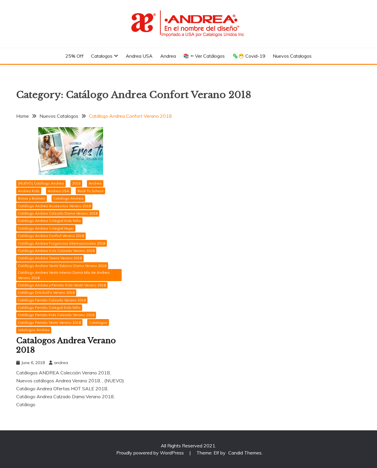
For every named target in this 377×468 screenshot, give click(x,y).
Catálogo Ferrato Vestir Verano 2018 (49, 322)
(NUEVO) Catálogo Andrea (41, 183)
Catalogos (102, 56)
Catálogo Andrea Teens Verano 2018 (50, 258)
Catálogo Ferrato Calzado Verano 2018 (52, 300)
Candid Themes (245, 453)
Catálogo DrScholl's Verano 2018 (46, 292)
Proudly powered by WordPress (150, 453)
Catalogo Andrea (68, 198)
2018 (76, 183)
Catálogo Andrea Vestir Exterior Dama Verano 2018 (62, 265)
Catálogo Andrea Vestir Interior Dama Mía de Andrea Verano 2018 (64, 275)
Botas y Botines (31, 198)
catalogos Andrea (33, 330)
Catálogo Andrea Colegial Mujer (46, 228)
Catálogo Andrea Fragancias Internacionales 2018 (61, 243)
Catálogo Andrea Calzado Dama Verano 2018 (57, 213)
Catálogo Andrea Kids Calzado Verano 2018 (56, 250)
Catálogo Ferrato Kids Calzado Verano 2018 (56, 315)
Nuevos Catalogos (292, 56)
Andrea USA (139, 56)
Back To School (90, 191)
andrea (61, 362)
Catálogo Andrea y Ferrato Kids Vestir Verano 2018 (62, 285)
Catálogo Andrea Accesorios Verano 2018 (54, 206)
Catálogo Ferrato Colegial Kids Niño (49, 307)
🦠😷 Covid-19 (248, 56)
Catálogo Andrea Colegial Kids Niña (49, 220)
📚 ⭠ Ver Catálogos (204, 56)
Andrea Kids (28, 191)
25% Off (74, 56)
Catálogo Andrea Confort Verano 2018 (51, 235)
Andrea (168, 56)
